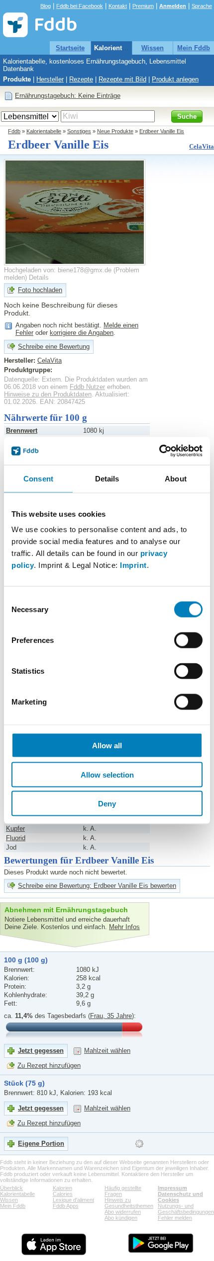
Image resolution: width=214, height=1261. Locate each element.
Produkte (17, 79)
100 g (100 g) (26, 960)
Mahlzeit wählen (107, 1050)
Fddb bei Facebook (79, 6)
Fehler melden (175, 1218)
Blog (45, 6)
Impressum (172, 1188)
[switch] (188, 640)
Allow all (107, 745)
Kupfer (15, 828)
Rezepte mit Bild (122, 79)
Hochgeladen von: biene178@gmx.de (57, 270)
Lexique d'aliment (73, 1200)
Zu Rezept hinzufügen (49, 1065)
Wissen (152, 48)
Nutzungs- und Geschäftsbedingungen (186, 1209)
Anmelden (172, 6)
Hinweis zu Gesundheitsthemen (129, 1203)
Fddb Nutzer (87, 387)
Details (39, 277)
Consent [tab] (38, 478)
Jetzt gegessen (41, 1050)
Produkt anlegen (175, 79)
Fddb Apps (66, 1206)
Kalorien (62, 1188)
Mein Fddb (193, 48)
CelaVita (201, 146)
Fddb (14, 131)
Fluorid (15, 838)
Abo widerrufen (123, 1212)
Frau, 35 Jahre (111, 1016)
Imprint (133, 565)
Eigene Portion (41, 1143)
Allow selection (107, 774)
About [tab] (176, 478)
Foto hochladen (40, 290)
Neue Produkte (115, 131)
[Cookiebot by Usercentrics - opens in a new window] (159, 451)
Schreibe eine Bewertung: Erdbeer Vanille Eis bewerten (97, 885)
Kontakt (117, 6)
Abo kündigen (121, 1218)
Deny (107, 803)
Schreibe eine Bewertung (54, 346)
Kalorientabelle (117, 48)
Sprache (202, 6)
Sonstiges (79, 131)
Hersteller (50, 79)
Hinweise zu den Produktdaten (48, 394)
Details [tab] (107, 478)
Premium (143, 6)
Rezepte (81, 79)
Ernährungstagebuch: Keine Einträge (67, 95)
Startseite (70, 48)
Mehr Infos (124, 927)
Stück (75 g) (24, 1083)
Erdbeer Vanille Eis (161, 131)
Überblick (11, 1188)
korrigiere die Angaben (81, 332)
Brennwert (21, 430)
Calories (63, 1194)
